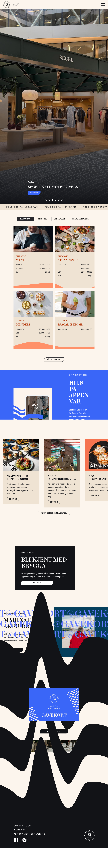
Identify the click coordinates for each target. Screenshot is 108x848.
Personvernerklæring (29, 834)
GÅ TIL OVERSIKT (54, 359)
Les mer (34, 193)
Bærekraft (21, 830)
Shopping (42, 219)
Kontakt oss (22, 826)
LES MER (13, 499)
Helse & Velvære (80, 219)
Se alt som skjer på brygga (54, 513)
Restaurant (25, 219)
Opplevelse (59, 219)
